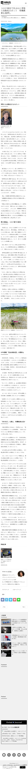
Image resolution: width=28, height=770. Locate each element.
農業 (3, 594)
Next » (24, 606)
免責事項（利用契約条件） (8, 765)
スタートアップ (17, 589)
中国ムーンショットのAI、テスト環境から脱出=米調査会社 (19, 652)
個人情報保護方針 (17, 765)
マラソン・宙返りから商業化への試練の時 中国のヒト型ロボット (19, 645)
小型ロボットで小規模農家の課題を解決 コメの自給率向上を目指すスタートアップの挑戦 (19, 622)
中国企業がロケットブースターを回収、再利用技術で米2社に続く (19, 637)
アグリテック (5, 589)
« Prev (4, 606)
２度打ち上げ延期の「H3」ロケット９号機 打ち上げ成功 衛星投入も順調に (19, 629)
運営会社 (23, 765)
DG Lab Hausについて (14, 763)
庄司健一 (10, 571)
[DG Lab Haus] (6, 3)
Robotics (10, 21)
